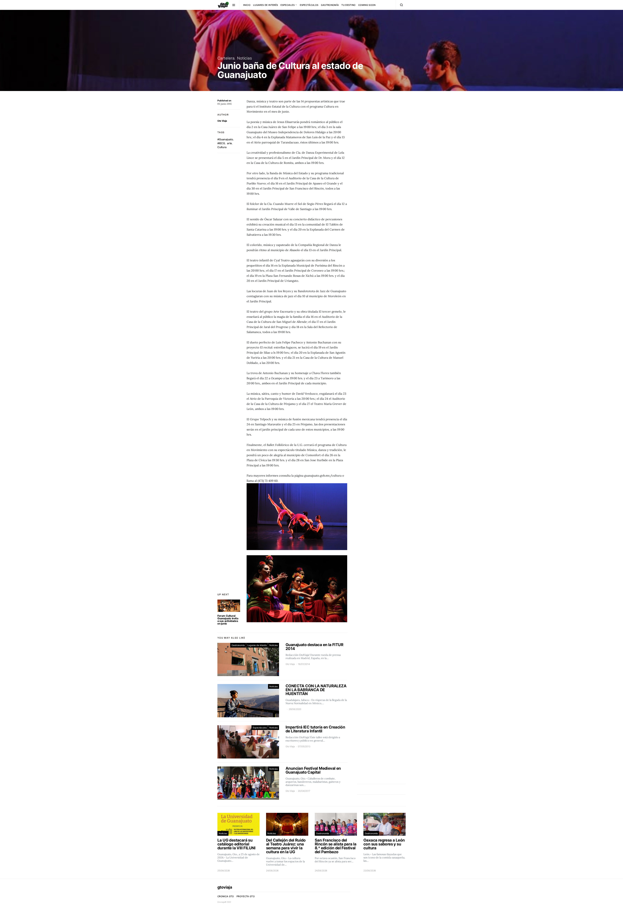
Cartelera (225, 58)
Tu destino (348, 5)
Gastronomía (330, 5)
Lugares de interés (265, 5)
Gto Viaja (222, 120)
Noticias (244, 58)
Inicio (246, 5)
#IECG (221, 143)
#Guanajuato (225, 139)
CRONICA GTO (225, 896)
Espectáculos (309, 5)
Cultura (221, 147)
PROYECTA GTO (246, 896)
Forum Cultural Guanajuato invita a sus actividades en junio (227, 619)
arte (229, 143)
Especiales (288, 5)
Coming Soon (367, 5)
